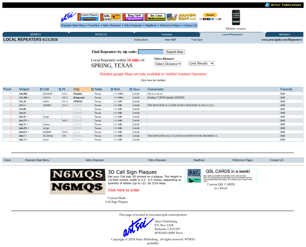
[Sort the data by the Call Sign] (60, 89)
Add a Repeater (112, 25)
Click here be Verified (153, 80)
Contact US (190, 25)
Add (282, 93)
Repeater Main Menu (73, 25)
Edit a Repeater (133, 25)
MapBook (151, 25)
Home (7, 160)
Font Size (196, 39)
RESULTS (101, 34)
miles (119, 93)
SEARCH (35, 34)
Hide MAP (170, 39)
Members (284, 34)
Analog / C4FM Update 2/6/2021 (166, 97)
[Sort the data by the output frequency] (41, 89)
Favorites (93, 25)
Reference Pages (170, 25)
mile (118, 101)
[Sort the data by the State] (112, 89)
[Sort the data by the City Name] (92, 89)
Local (136, 93)
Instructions (141, 39)
